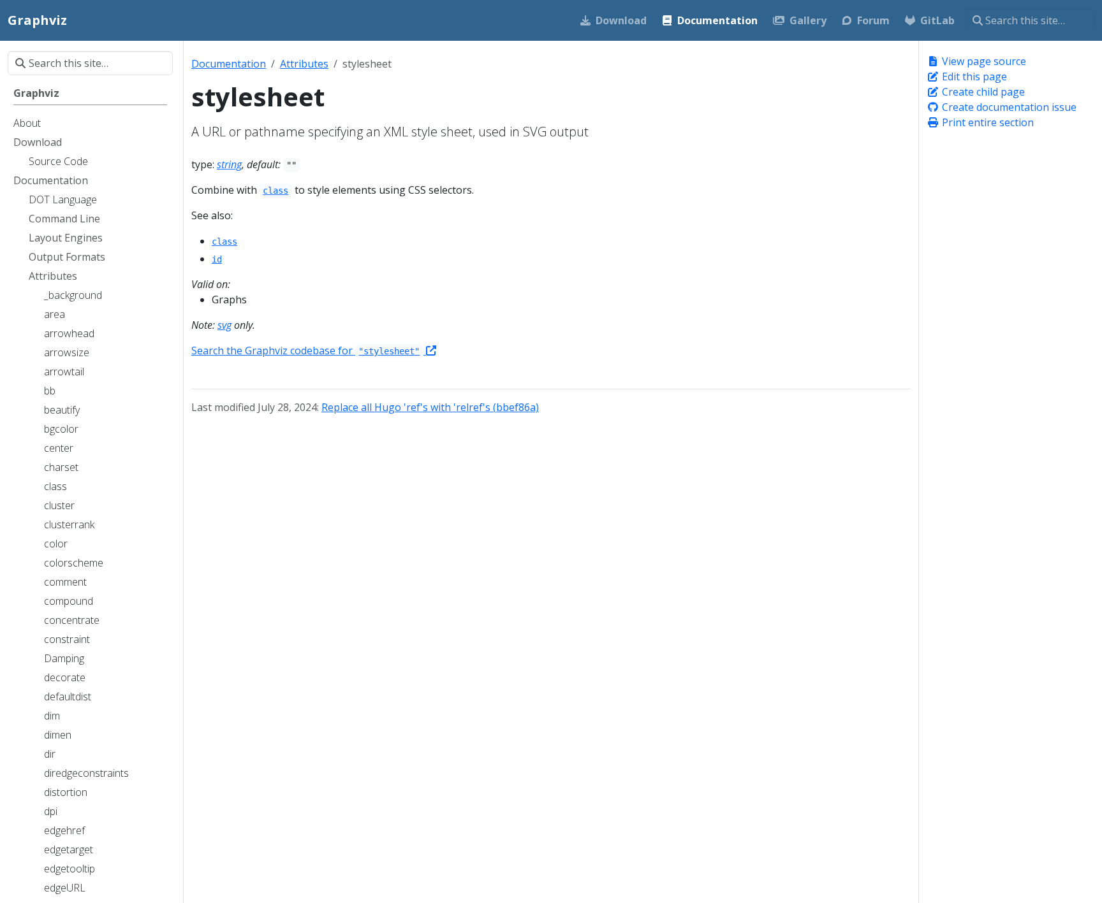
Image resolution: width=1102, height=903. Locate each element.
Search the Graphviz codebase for (305, 350)
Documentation (228, 64)
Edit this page (973, 76)
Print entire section (986, 122)
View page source (982, 61)
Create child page (982, 92)
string (229, 164)
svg (224, 325)
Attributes (304, 64)
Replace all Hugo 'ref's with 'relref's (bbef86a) (430, 407)
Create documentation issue (1007, 107)
